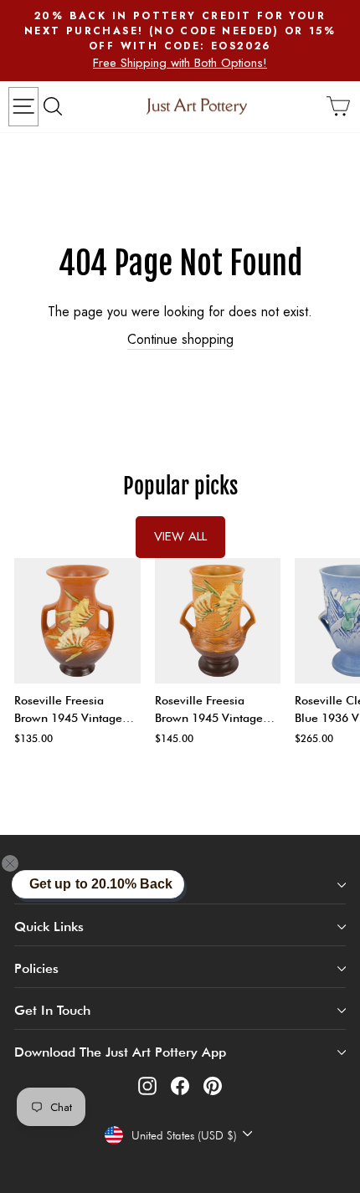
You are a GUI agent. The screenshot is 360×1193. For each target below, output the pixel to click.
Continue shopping (180, 339)
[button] (20, 863)
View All (180, 536)
